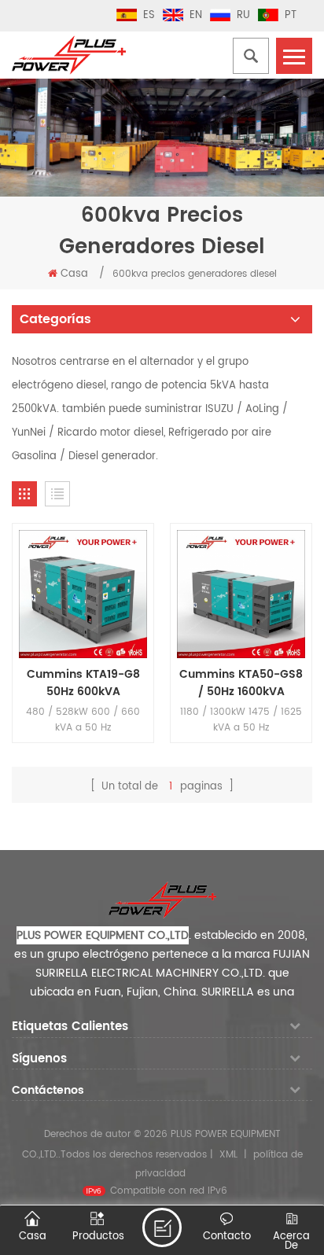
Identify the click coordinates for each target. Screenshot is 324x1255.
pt (290, 15)
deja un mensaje (162, 1227)
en (196, 15)
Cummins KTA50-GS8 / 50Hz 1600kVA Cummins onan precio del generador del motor (241, 683)
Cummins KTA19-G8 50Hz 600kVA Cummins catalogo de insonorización (83, 683)
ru (243, 15)
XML (228, 1154)
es (149, 15)
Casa (74, 274)
